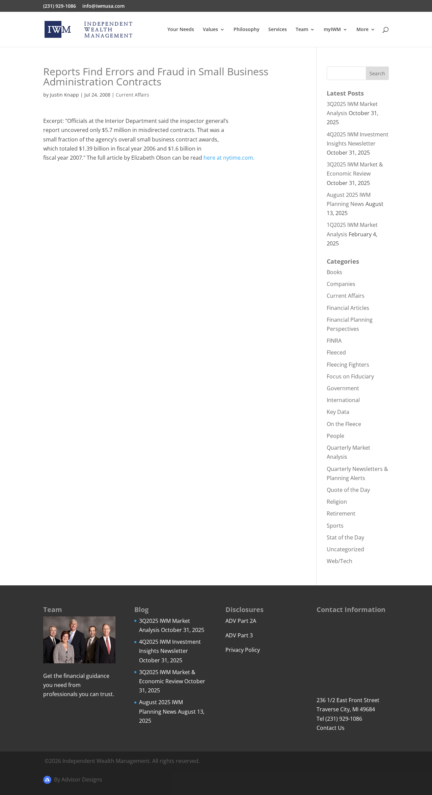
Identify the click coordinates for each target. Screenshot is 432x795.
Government (343, 388)
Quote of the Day (348, 490)
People (335, 436)
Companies (341, 284)
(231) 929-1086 (59, 6)
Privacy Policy (242, 650)
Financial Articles (348, 308)
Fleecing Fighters (348, 364)
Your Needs (180, 29)
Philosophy (247, 29)
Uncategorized (345, 549)
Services (277, 29)
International (343, 400)
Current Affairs (132, 94)
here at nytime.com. (229, 157)
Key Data (338, 412)
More (362, 29)
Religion (337, 501)
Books (334, 272)
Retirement (341, 513)
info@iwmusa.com (103, 6)
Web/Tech (339, 561)
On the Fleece (344, 424)
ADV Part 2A (240, 621)
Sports (335, 525)
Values (210, 29)
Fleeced (336, 352)
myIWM (332, 29)
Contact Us (331, 728)
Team (302, 29)
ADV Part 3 (239, 635)
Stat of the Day (345, 537)
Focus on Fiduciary (350, 376)
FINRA (334, 340)
